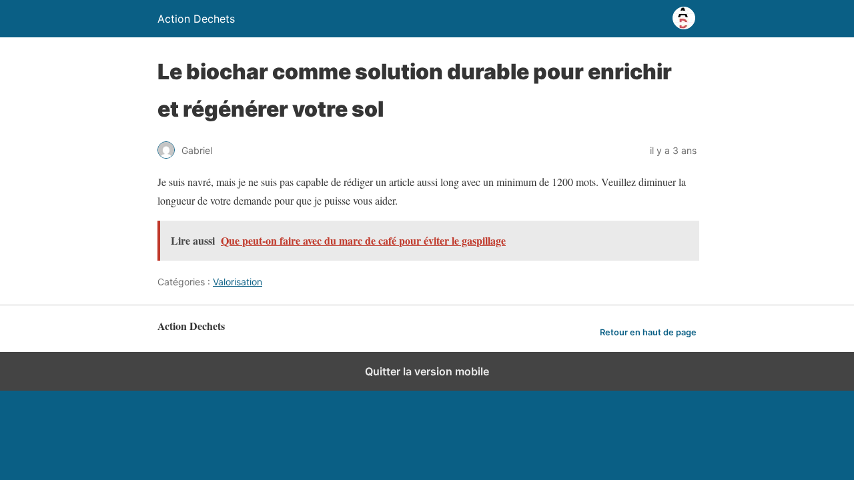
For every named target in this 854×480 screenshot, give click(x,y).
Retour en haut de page (648, 332)
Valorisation (237, 281)
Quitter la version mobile (427, 371)
